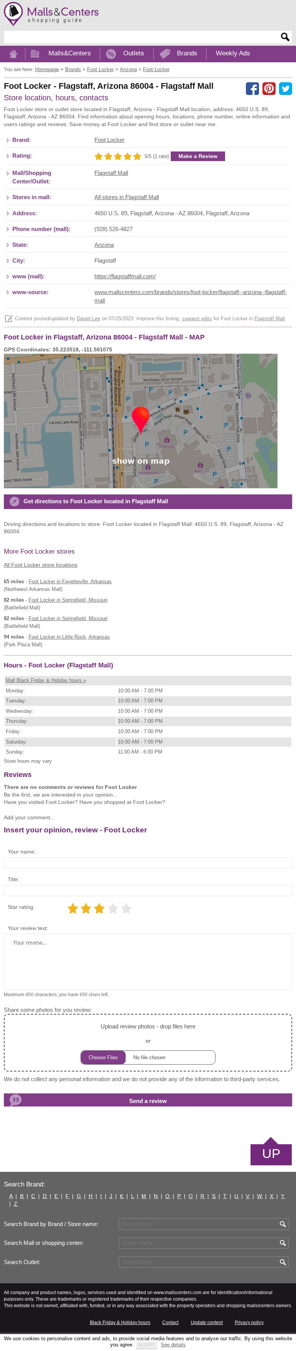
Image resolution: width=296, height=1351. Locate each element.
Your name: (22, 852)
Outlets (133, 53)
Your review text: (28, 928)
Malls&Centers (70, 53)
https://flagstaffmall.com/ (125, 276)
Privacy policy (249, 1322)
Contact (170, 1322)
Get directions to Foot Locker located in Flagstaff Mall (96, 501)
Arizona (104, 245)
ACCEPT (146, 1345)
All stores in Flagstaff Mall (126, 197)
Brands (187, 53)
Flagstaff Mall (111, 173)
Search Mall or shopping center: (44, 1243)
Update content (207, 1322)
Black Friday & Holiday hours (120, 1322)
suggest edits (197, 318)
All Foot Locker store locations (40, 565)
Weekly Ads (233, 53)
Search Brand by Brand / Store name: (51, 1224)
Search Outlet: (22, 1262)
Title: (13, 879)
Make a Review (197, 156)
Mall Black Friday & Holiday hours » (46, 680)
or (148, 1033)
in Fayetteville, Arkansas (70, 581)
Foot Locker (109, 140)
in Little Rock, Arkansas (69, 637)
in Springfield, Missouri (68, 600)
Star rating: (21, 907)
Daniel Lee (88, 318)
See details (173, 1345)
